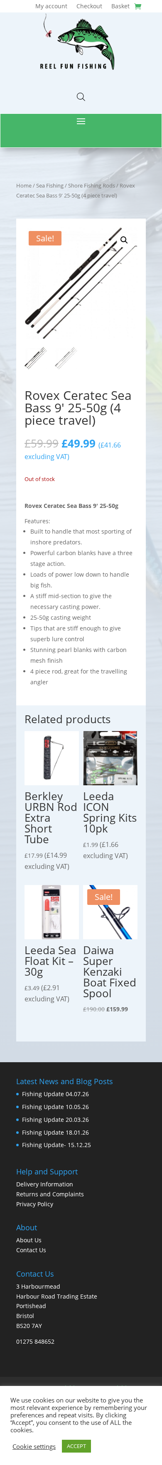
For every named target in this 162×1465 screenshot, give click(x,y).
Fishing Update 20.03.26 (55, 1119)
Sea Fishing (50, 185)
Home (24, 185)
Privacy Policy (34, 1204)
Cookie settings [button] (34, 1446)
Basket (120, 6)
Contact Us (31, 1250)
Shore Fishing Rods (91, 185)
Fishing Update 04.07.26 (55, 1094)
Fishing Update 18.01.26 (55, 1132)
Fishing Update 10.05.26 (55, 1107)
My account (51, 6)
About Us (29, 1240)
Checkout (89, 6)
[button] (124, 240)
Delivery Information (44, 1184)
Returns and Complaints (50, 1194)
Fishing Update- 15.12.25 (56, 1145)
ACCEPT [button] (76, 1446)
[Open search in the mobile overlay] (81, 97)
